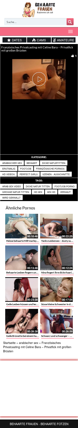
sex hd (51, 192)
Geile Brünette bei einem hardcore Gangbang (31, 335)
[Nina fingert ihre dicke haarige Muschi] (56, 257)
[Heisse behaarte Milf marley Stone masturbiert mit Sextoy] (21, 226)
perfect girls (29, 174)
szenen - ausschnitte (56, 174)
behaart (32, 163)
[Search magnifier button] (70, 21)
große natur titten (15, 192)
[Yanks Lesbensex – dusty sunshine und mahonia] (56, 226)
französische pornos (50, 168)
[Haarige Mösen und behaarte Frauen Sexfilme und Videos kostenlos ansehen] (39, 9)
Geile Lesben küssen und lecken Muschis (28, 304)
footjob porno (64, 186)
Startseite (9, 343)
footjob (25, 168)
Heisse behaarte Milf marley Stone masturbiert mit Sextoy (37, 240)
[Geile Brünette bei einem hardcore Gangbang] (21, 321)
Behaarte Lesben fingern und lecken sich (28, 272)
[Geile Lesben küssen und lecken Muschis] (21, 289)
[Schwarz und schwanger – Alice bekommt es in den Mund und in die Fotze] (56, 321)
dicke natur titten (38, 186)
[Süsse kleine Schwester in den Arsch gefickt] (56, 289)
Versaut (65, 192)
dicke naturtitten (53, 163)
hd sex (38, 192)
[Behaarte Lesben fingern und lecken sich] (21, 257)
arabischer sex (12, 163)
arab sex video (11, 186)
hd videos (8, 174)
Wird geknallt (11, 197)
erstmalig (8, 168)
